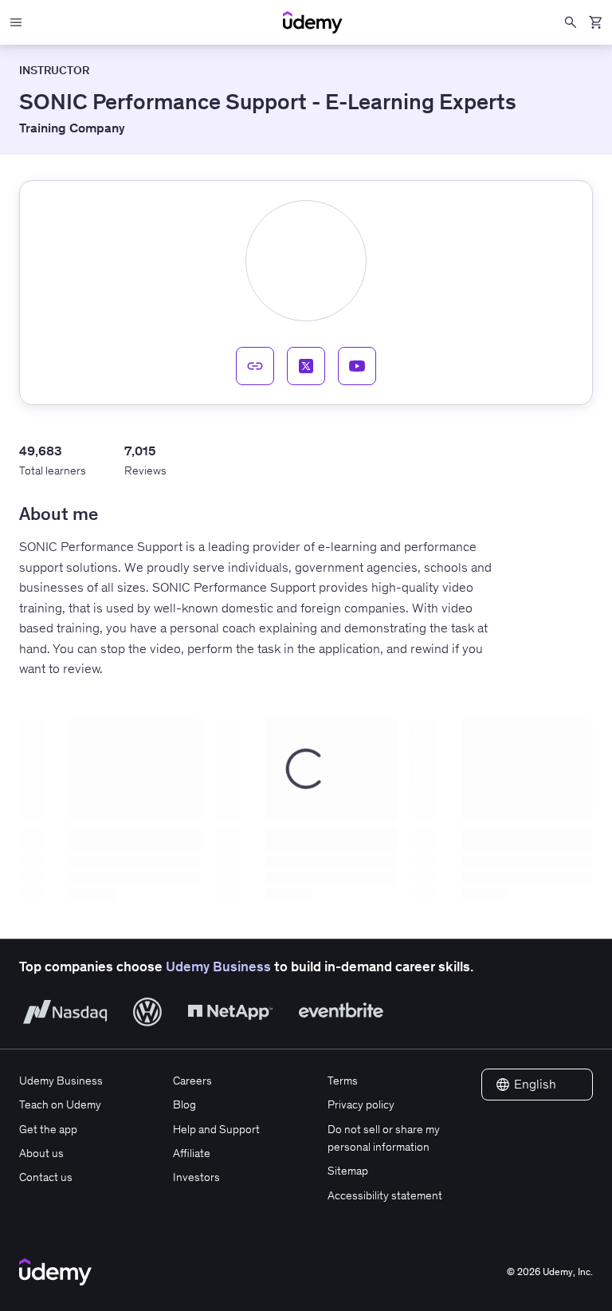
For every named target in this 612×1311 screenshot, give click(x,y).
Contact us (46, 1177)
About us (41, 1153)
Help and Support (216, 1129)
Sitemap (348, 1170)
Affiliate (191, 1153)
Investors (196, 1177)
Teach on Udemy (60, 1104)
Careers (192, 1080)
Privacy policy (361, 1104)
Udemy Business (218, 966)
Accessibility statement (385, 1195)
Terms (343, 1080)
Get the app (48, 1129)
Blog (184, 1104)
